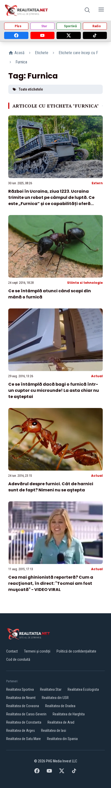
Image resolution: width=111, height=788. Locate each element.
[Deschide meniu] (101, 10)
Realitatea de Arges (20, 730)
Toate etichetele (31, 89)
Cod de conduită (18, 659)
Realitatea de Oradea (60, 706)
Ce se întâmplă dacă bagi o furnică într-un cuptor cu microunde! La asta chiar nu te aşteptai (53, 390)
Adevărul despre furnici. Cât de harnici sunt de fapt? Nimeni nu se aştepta (50, 487)
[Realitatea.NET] (26, 10)
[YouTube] (42, 35)
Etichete (41, 52)
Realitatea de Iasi (53, 730)
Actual (97, 376)
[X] (69, 35)
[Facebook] (16, 35)
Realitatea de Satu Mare (23, 739)
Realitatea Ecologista (83, 689)
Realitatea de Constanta (23, 722)
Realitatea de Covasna (22, 706)
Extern (97, 183)
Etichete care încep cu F (78, 52)
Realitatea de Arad (60, 722)
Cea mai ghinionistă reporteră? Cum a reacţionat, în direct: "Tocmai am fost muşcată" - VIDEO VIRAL (50, 583)
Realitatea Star (50, 689)
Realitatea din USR (55, 698)
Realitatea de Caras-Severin (26, 714)
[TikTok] (95, 35)
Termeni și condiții (37, 651)
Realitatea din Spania (62, 739)
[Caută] (87, 10)
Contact (12, 651)
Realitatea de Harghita (69, 714)
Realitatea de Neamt (21, 698)
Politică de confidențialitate (76, 651)
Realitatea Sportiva (20, 689)
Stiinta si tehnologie (85, 282)
